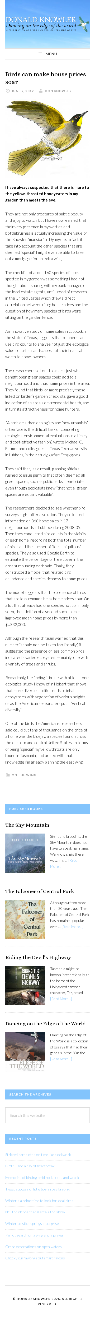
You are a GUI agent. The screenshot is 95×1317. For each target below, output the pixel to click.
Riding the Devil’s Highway (38, 957)
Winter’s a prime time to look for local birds (39, 1200)
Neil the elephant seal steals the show (35, 1212)
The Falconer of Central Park (39, 891)
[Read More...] (72, 926)
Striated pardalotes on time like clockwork (38, 1154)
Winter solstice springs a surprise (32, 1223)
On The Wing (24, 775)
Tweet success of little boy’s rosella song (37, 1189)
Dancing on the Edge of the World (45, 1024)
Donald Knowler (47, 24)
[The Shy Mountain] (25, 854)
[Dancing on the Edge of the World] (25, 1052)
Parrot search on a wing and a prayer (34, 1235)
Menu (51, 54)
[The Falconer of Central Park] (25, 920)
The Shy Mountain (27, 825)
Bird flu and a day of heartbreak (30, 1166)
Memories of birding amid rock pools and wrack (42, 1177)
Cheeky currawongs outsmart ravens (35, 1258)
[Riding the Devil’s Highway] (25, 986)
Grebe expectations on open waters (33, 1246)
